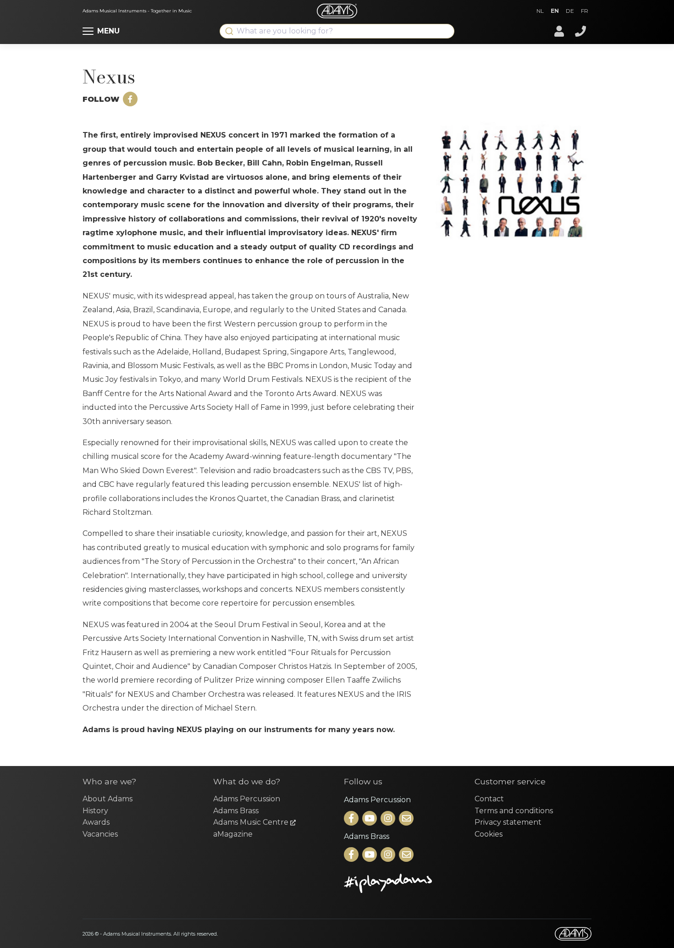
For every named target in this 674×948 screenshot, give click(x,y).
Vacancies (100, 834)
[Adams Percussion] (352, 819)
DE (570, 10)
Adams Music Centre (251, 822)
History (95, 810)
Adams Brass (236, 810)
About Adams (108, 798)
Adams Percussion (246, 798)
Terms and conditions (514, 810)
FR (584, 10)
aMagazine (233, 834)
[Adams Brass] (352, 855)
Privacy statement (508, 822)
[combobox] (337, 31)
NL (540, 10)
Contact (489, 798)
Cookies (489, 834)
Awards (96, 822)
